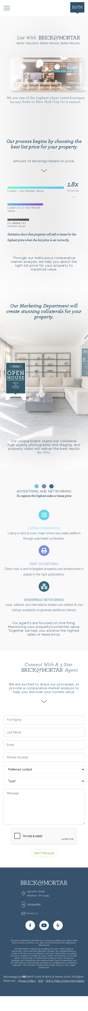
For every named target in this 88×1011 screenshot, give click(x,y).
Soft (26, 976)
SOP (40, 980)
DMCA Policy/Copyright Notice (65, 980)
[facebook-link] (30, 925)
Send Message (44, 853)
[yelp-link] (58, 925)
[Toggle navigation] (6, 8)
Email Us (32, 913)
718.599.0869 (33, 904)
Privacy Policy (27, 980)
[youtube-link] (44, 925)
